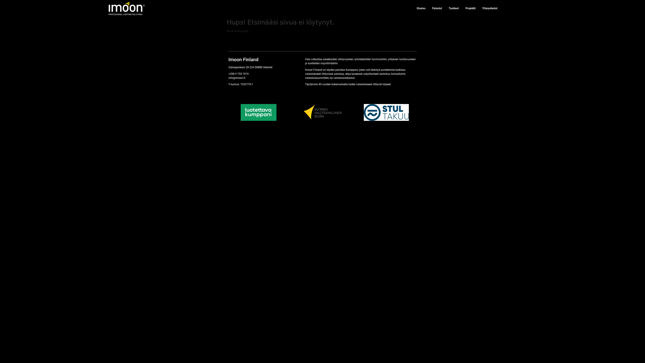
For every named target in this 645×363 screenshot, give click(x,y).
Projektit (470, 8)
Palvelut (437, 8)
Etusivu (421, 8)
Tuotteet (454, 8)
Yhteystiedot (489, 8)
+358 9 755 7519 (238, 73)
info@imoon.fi (236, 77)
